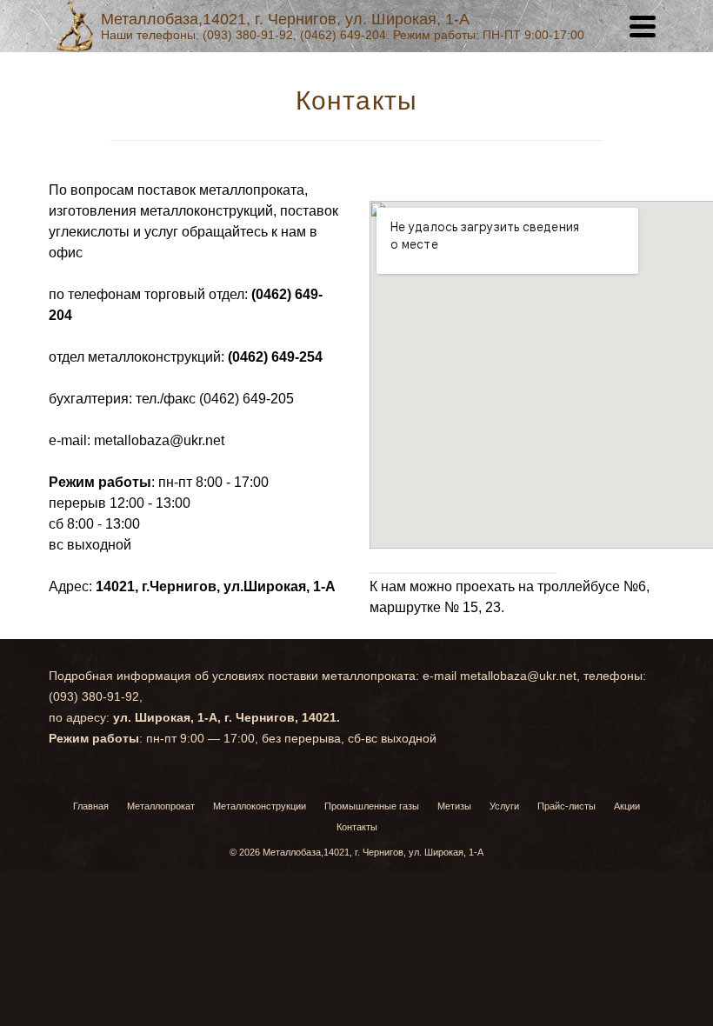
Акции (627, 806)
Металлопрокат (161, 806)
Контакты (357, 827)
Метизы (454, 806)
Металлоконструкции (259, 806)
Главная (91, 806)
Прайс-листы (566, 806)
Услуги (504, 806)
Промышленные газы (371, 806)
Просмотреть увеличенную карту (463, 565)
